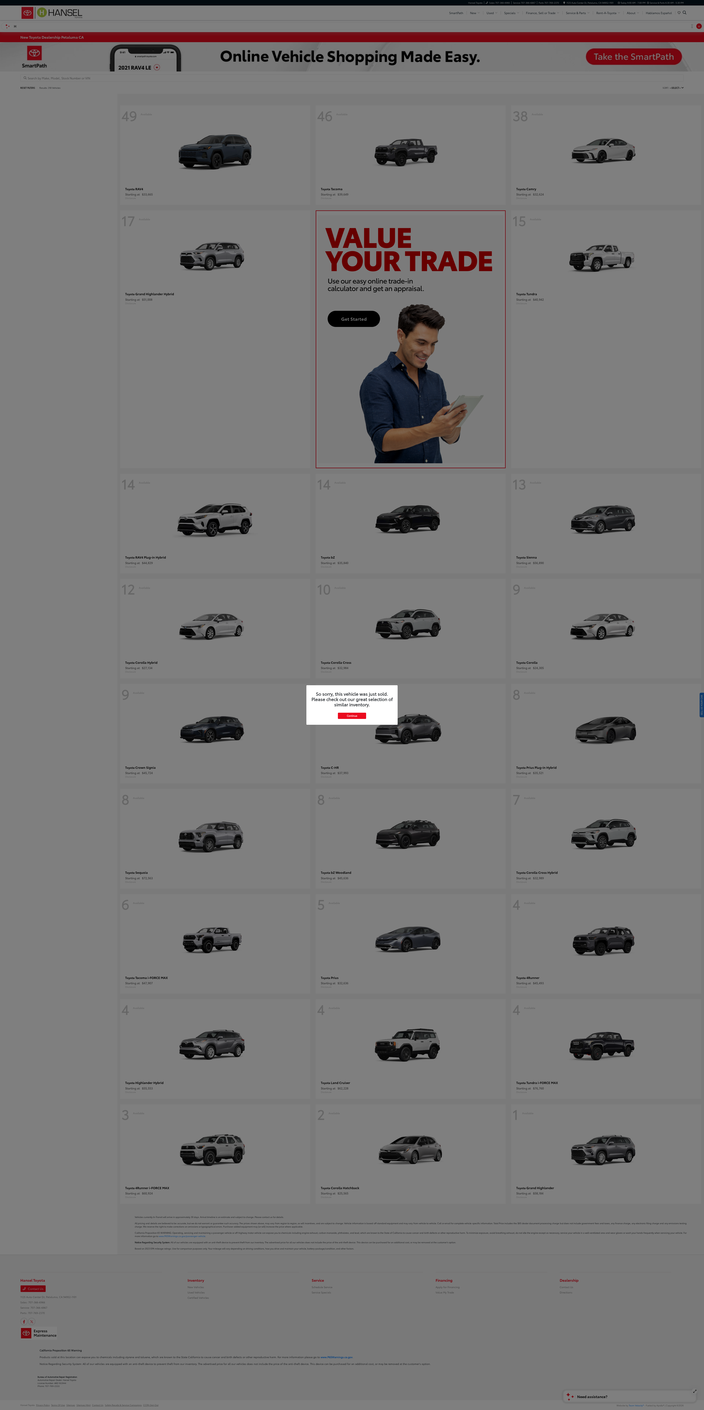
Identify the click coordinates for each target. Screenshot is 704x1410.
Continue (352, 715)
